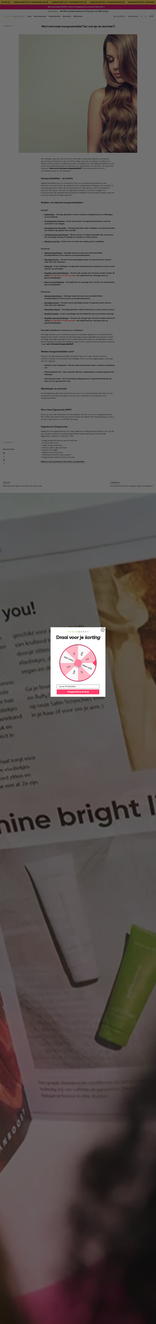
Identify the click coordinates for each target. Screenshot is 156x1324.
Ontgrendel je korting (78, 692)
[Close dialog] (102, 630)
